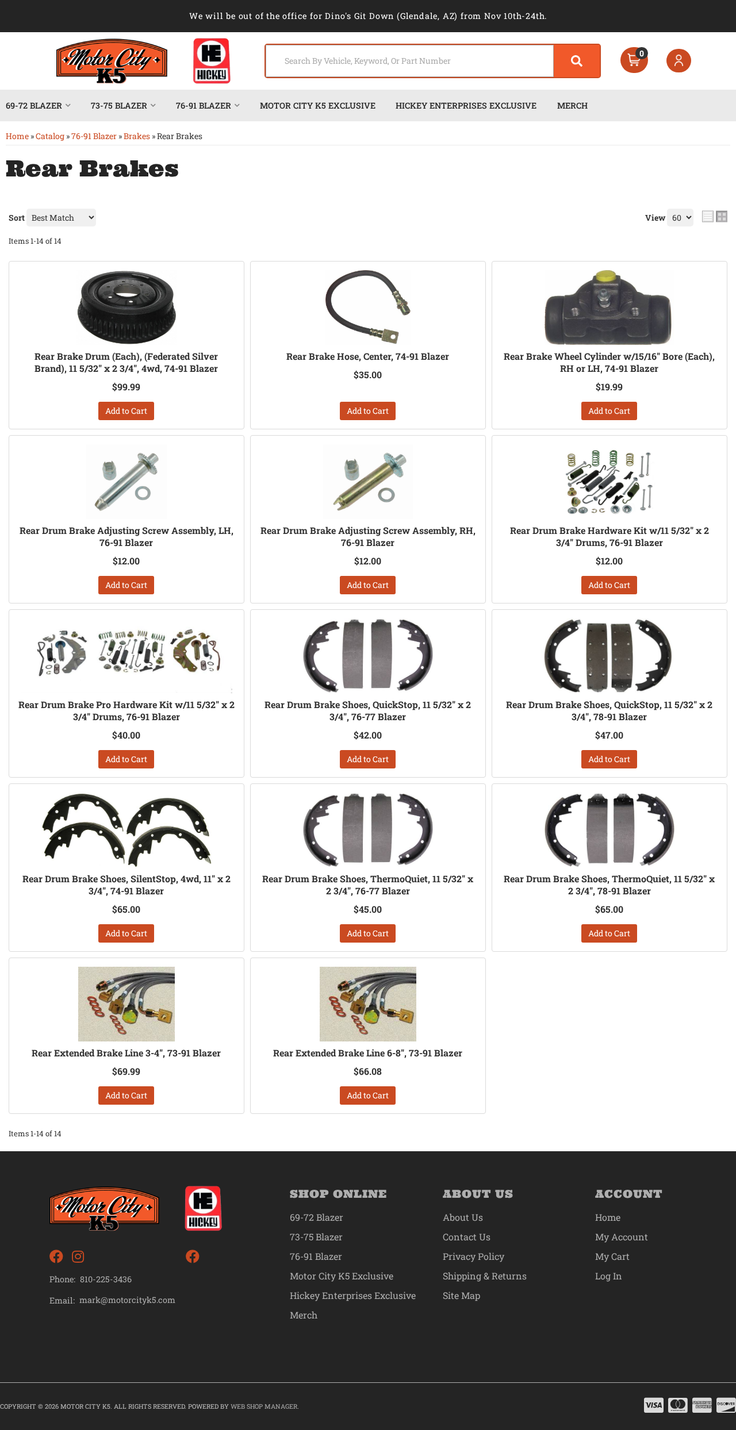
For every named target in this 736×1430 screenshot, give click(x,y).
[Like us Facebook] (56, 1257)
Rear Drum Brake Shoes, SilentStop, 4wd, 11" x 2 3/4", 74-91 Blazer (126, 885)
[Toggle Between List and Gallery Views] (714, 216)
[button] (432, 61)
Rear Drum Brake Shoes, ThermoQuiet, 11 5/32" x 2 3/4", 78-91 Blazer (609, 885)
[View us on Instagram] (78, 1257)
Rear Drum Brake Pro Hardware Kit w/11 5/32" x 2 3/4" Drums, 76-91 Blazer (126, 710)
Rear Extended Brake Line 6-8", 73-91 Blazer (367, 1053)
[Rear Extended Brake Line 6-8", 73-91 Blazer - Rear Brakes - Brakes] (368, 1004)
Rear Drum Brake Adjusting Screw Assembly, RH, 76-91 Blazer (368, 536)
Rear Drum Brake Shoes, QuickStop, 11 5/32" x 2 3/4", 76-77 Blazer (367, 710)
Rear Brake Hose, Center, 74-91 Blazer (367, 356)
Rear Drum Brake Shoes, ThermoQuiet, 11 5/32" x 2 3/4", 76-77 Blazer (367, 885)
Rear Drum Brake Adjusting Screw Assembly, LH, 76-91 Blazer (126, 536)
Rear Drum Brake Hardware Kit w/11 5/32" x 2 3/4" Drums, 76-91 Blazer (609, 536)
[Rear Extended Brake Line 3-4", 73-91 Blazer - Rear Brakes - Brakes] (126, 1004)
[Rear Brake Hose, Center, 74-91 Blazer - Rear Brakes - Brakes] (368, 307)
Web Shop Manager (264, 1406)
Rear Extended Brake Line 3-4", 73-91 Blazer (126, 1053)
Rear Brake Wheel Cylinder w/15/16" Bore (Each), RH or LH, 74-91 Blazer (609, 362)
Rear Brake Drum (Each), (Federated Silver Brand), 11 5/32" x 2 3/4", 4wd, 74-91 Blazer (126, 362)
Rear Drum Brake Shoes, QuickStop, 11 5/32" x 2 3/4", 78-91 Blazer (609, 710)
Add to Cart (126, 410)
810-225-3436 (106, 1279)
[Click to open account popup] (679, 61)
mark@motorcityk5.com (127, 1300)
